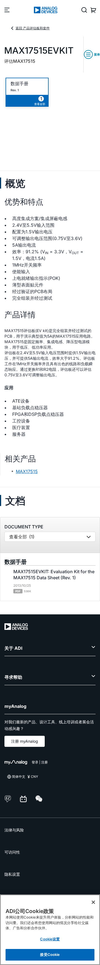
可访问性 (12, 852)
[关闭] (93, 902)
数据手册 (19, 83)
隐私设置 (12, 874)
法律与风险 (14, 830)
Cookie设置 (50, 939)
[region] (50, 929)
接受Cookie (50, 954)
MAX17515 (27, 471)
